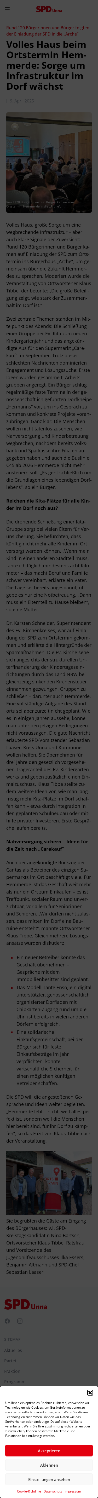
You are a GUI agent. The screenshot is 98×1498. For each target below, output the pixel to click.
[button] (90, 1392)
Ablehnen (49, 1465)
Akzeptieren (49, 1450)
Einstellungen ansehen (49, 1479)
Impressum (73, 1491)
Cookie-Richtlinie (29, 1491)
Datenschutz (53, 1491)
